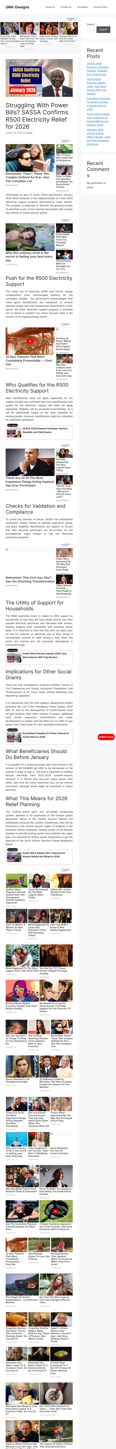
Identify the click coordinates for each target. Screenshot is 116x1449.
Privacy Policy (101, 7)
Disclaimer (82, 7)
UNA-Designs (17, 7)
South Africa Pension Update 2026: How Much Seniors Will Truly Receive (96, 86)
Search (91, 24)
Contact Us (66, 7)
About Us (50, 7)
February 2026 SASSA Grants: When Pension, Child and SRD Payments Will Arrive (98, 137)
